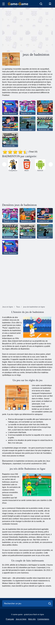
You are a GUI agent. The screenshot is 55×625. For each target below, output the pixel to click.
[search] (49, 603)
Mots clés (32, 619)
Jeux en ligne (21, 619)
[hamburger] (3, 4)
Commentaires (43, 619)
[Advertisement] (27, 29)
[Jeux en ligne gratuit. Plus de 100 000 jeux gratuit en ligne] (18, 4)
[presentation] (4, 164)
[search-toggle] (41, 4)
